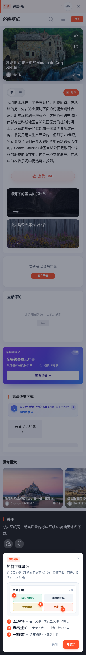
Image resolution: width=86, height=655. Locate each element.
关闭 (55, 644)
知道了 (71, 644)
